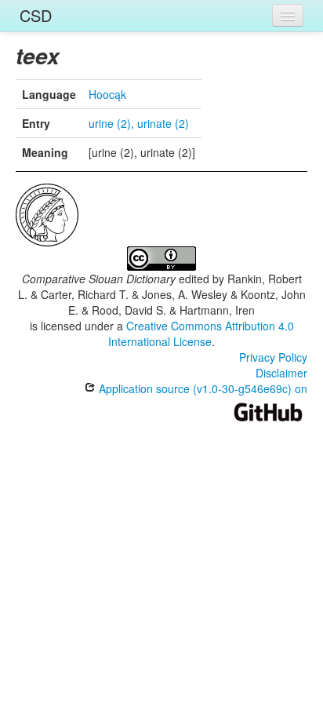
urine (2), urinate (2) (139, 123)
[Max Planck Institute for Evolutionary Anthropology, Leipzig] (47, 213)
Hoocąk (107, 94)
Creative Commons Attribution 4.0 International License (201, 333)
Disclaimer (281, 373)
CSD (36, 15)
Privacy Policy (273, 357)
